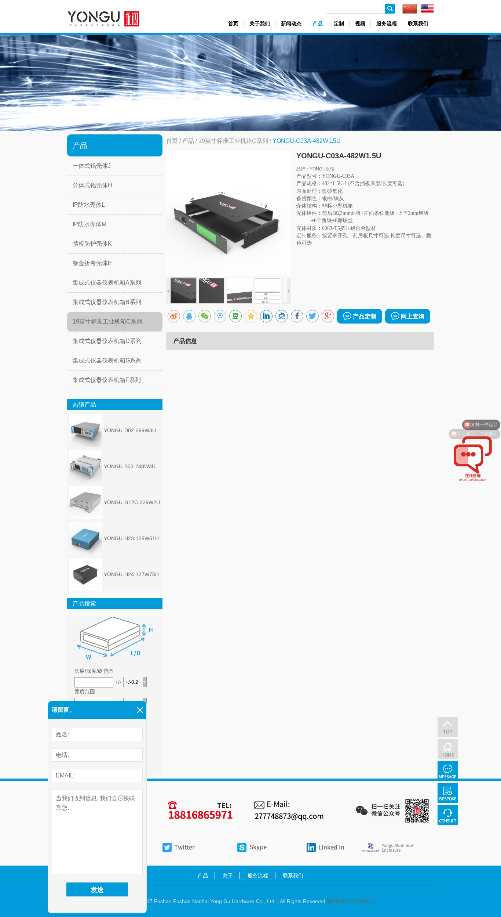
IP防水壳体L (89, 205)
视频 (360, 23)
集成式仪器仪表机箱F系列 (107, 380)
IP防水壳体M (89, 224)
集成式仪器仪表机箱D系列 (107, 341)
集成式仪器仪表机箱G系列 (107, 360)
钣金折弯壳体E (92, 263)
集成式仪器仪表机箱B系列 (107, 302)
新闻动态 (291, 23)
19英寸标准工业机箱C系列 (107, 321)
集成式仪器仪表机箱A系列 (107, 282)
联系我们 (418, 23)
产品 (317, 23)
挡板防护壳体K (92, 244)
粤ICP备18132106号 (350, 901)
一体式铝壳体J (92, 166)
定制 (339, 23)
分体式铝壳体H (92, 185)
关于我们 (259, 23)
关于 (228, 875)
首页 (233, 23)
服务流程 (386, 23)
